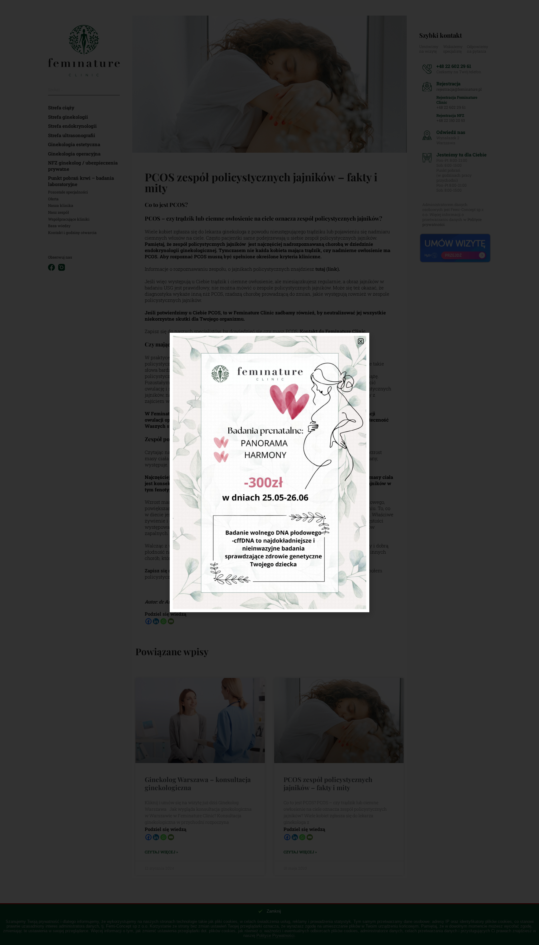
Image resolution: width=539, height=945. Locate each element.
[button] (360, 341)
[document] (269, 472)
